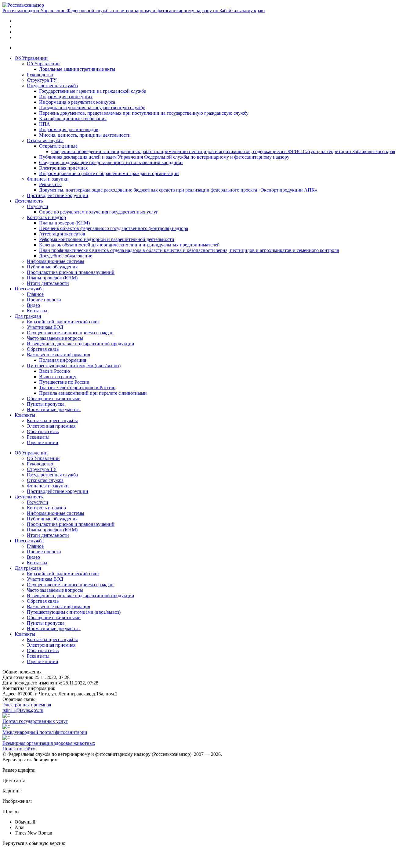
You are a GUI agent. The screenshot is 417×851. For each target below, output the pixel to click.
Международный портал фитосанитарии (44, 732)
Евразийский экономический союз (63, 321)
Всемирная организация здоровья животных (48, 743)
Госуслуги (37, 206)
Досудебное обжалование (65, 255)
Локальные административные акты (77, 69)
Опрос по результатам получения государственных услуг (98, 211)
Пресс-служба (29, 288)
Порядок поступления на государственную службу (92, 107)
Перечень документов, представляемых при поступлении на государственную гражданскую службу (143, 113)
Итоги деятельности (48, 283)
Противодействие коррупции (57, 195)
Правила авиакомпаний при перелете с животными (93, 393)
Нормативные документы (54, 409)
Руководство (40, 74)
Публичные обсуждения (52, 266)
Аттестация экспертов (62, 233)
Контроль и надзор (46, 217)
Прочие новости (44, 299)
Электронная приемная (51, 426)
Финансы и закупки (48, 178)
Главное (35, 294)
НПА (44, 124)
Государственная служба (52, 85)
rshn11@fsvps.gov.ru (22, 710)
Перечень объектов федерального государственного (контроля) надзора (113, 228)
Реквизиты (50, 184)
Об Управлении (31, 58)
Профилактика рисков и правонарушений (70, 272)
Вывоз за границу (57, 376)
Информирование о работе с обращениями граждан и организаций (109, 173)
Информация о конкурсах (65, 96)
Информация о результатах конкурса (77, 102)
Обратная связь (43, 349)
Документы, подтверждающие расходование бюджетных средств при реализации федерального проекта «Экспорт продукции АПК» (178, 189)
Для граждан (28, 316)
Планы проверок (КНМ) (64, 222)
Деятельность (29, 200)
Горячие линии (42, 442)
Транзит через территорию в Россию (77, 387)
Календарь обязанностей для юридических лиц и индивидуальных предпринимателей (129, 244)
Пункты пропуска (45, 404)
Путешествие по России (64, 382)
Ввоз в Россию (54, 371)
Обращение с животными (54, 398)
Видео (33, 305)
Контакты (37, 310)
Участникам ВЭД (45, 327)
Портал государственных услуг (35, 721)
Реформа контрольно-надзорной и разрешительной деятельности (106, 239)
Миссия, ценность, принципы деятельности (85, 135)
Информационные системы (55, 261)
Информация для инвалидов (68, 129)
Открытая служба (45, 140)
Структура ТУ (41, 80)
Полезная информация (62, 360)
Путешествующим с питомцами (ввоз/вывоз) (74, 365)
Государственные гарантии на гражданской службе (92, 91)
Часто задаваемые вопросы (55, 338)
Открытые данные (58, 146)
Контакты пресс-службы (52, 420)
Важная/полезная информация (58, 354)
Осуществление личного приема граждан (70, 332)
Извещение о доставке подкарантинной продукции (80, 343)
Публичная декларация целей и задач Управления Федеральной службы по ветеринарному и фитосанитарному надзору (164, 157)
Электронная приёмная (63, 168)
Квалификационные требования (73, 118)
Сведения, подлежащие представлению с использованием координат (111, 162)
